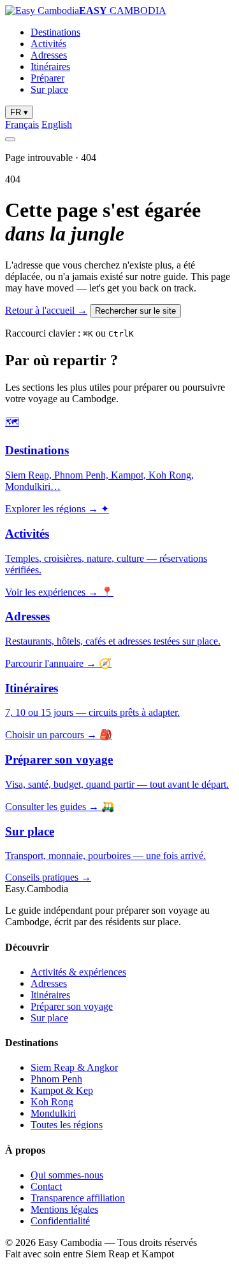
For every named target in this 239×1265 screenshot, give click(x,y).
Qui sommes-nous (67, 1175)
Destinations (55, 32)
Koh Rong (52, 1101)
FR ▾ (19, 112)
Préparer (47, 78)
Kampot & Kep (62, 1090)
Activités (48, 43)
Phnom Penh (56, 1078)
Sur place (49, 89)
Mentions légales (64, 1209)
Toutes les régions (67, 1124)
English (56, 124)
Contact (46, 1186)
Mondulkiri (53, 1113)
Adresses (49, 55)
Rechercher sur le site (135, 311)
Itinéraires (50, 66)
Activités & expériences (78, 972)
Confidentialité (60, 1220)
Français (22, 124)
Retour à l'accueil (46, 310)
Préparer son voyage (72, 1006)
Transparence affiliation (78, 1197)
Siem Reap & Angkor (74, 1067)
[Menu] (10, 139)
